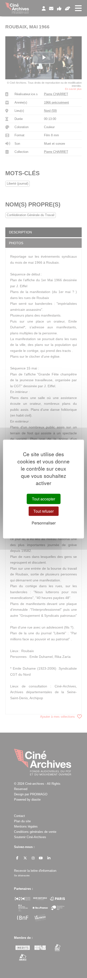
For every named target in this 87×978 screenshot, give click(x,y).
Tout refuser (43, 511)
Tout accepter (43, 499)
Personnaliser (44, 523)
